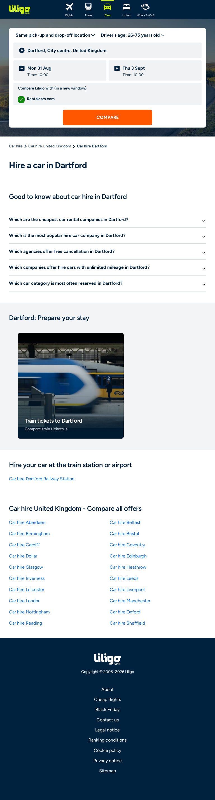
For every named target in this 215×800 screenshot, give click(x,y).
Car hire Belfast (125, 522)
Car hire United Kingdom (49, 146)
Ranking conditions (107, 740)
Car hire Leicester (26, 589)
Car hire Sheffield (127, 623)
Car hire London (25, 600)
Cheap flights (107, 699)
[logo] (19, 9)
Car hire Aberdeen (27, 522)
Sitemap (107, 770)
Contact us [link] (108, 720)
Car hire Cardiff (24, 544)
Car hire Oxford (125, 612)
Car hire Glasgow (26, 567)
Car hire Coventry (127, 544)
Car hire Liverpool (127, 589)
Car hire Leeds (124, 578)
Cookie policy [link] (107, 750)
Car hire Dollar (23, 556)
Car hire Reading (25, 623)
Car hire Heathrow (128, 567)
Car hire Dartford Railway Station (41, 478)
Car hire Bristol (124, 533)
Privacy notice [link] (108, 760)
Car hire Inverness (27, 578)
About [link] (107, 689)
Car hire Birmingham (29, 533)
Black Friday (107, 709)
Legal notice (107, 730)
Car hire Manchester (130, 600)
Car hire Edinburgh (128, 556)
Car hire (16, 146)
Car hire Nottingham (29, 612)
